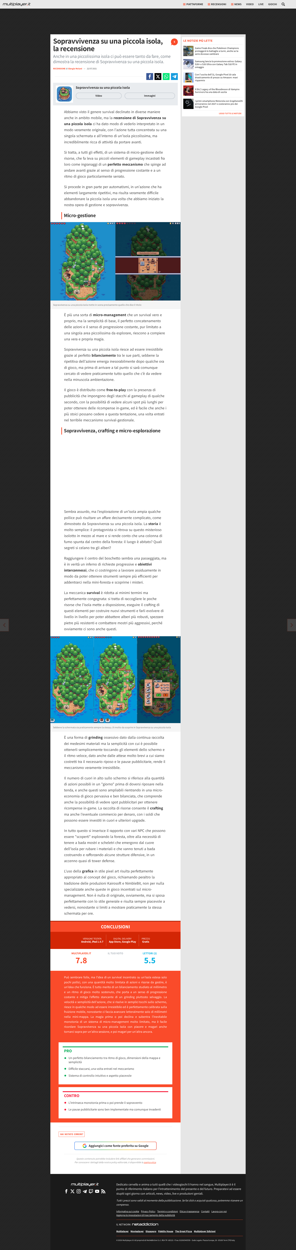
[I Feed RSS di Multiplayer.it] (103, 1191)
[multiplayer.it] (85, 1184)
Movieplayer (137, 1231)
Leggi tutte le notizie (230, 113)
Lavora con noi (219, 1211)
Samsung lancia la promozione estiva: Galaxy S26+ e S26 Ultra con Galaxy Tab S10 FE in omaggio (218, 64)
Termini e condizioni (167, 1211)
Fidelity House (165, 1231)
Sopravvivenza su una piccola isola (103, 87)
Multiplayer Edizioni (204, 1231)
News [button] (238, 4)
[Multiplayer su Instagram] (79, 1191)
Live (261, 4)
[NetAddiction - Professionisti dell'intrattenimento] (145, 1225)
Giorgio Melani (75, 68)
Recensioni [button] (218, 4)
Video (250, 4)
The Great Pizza (183, 1231)
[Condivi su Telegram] (174, 76)
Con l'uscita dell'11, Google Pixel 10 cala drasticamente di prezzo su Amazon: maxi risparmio (216, 77)
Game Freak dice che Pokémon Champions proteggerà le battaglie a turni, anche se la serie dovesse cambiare (217, 51)
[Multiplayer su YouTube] (97, 1191)
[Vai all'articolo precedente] (291, 625)
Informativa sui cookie (127, 1211)
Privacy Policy (148, 1211)
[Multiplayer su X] (72, 1191)
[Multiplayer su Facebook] (66, 1191)
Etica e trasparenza (189, 1211)
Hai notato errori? (71, 1134)
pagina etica (150, 1162)
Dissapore (151, 1231)
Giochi (272, 4)
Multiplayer (122, 1231)
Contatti (205, 1211)
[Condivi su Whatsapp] (166, 76)
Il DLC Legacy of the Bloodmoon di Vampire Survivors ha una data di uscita (217, 91)
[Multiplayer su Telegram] (85, 1191)
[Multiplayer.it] (16, 4)
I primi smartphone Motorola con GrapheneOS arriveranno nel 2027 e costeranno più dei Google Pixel (219, 103)
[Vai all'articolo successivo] (4, 625)
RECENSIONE (59, 68)
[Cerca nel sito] (283, 4)
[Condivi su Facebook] (149, 76)
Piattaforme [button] (194, 4)
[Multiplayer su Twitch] (91, 1191)
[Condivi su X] (158, 76)
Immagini (149, 95)
